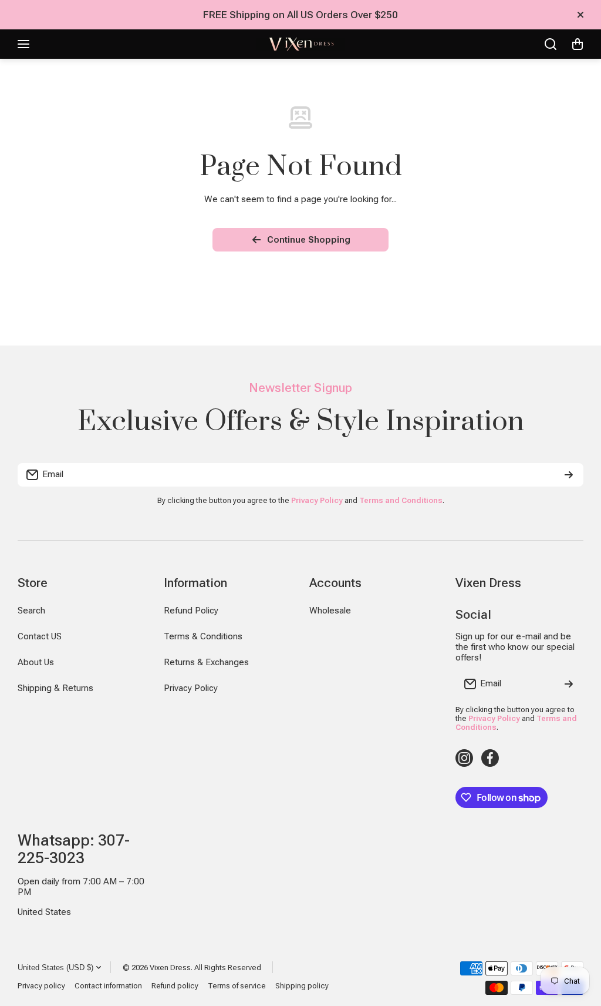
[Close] (580, 14)
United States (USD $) (55, 967)
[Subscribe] (568, 475)
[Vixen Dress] (300, 44)
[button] (577, 44)
